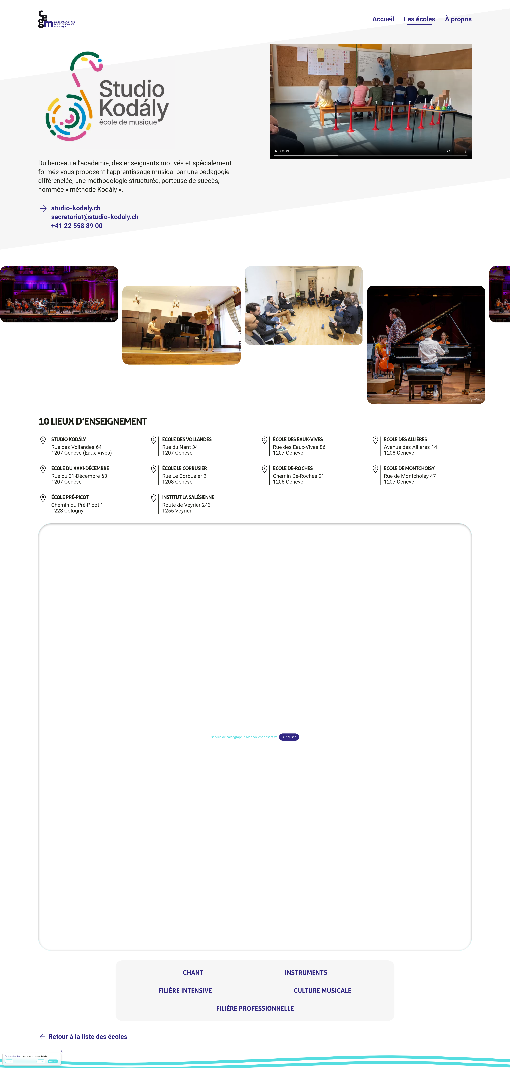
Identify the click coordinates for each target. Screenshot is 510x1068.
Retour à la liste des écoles (87, 1037)
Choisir (9, 1061)
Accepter (53, 1061)
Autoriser (289, 737)
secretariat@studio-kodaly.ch (95, 217)
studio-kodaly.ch (76, 208)
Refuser (41, 1061)
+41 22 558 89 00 (77, 226)
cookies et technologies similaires (34, 1056)
